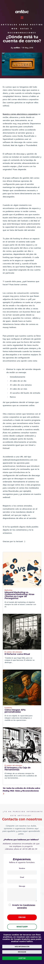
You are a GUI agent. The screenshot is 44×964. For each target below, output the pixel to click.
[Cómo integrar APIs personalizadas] (22, 687)
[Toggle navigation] (22, 17)
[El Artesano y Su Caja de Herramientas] (22, 745)
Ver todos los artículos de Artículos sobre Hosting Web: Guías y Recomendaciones (21, 789)
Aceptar (22, 958)
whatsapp (22, 927)
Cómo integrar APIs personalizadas (15, 711)
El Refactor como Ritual (17, 654)
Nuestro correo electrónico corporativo (20, 114)
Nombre (22, 868)
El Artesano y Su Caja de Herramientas (18, 768)
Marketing (8, 590)
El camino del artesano (13, 652)
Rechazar (22, 952)
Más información (22, 946)
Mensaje (22, 886)
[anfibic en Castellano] (22, 11)
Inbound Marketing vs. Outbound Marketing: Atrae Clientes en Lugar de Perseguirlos (19, 595)
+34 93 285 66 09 (29, 849)
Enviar (22, 917)
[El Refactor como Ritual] (22, 632)
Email (22, 877)
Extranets (8, 708)
